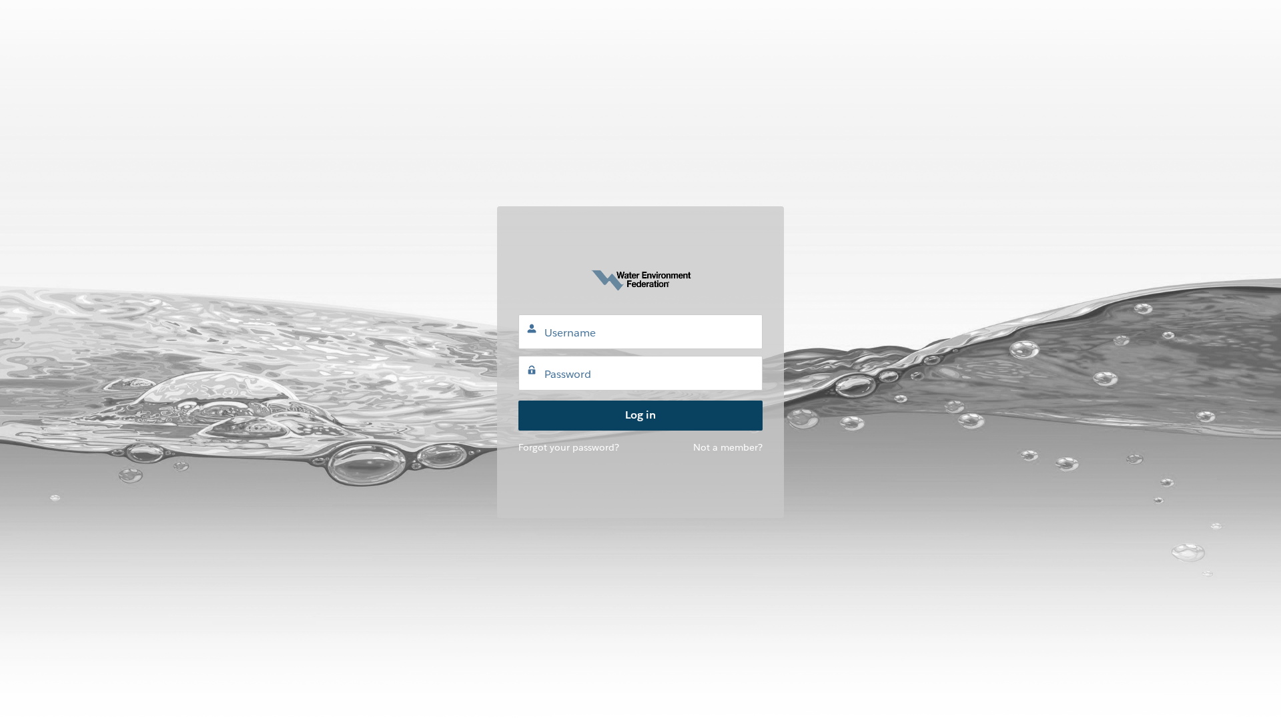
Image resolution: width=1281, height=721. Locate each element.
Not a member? (728, 447)
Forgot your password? (568, 447)
